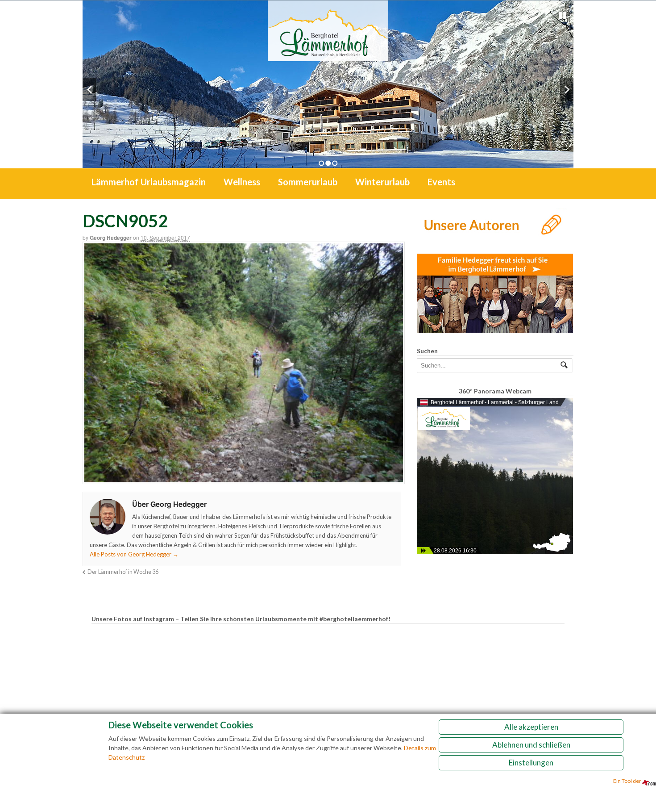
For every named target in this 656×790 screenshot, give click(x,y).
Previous (89, 89)
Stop (563, 16)
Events (441, 181)
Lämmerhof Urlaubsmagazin (148, 181)
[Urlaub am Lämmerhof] (328, 56)
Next (566, 89)
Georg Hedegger (111, 238)
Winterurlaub (382, 181)
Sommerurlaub (307, 181)
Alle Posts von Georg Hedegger (134, 554)
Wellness (242, 181)
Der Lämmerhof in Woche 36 (122, 571)
